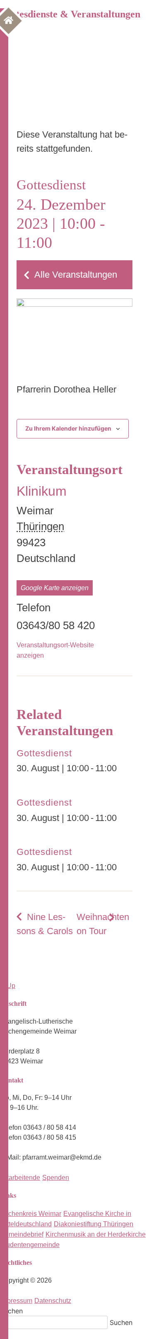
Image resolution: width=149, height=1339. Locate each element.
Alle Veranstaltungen (75, 274)
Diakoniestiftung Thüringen (93, 1224)
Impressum (16, 1300)
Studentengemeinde (30, 1244)
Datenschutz (52, 1300)
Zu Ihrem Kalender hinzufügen (68, 428)
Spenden (55, 1177)
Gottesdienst (44, 753)
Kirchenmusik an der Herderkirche (96, 1234)
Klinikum (42, 491)
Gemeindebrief (21, 1234)
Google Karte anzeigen (55, 587)
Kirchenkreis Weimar (30, 1213)
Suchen (11, 1311)
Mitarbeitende (20, 1177)
